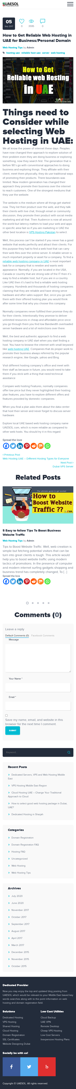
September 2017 (20, 924)
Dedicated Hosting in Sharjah (27, 814)
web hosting (58, 52)
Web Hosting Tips (13, 47)
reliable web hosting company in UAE (26, 261)
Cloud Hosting (10, 1030)
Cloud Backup (48, 1017)
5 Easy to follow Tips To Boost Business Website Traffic (32, 533)
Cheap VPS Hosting (51, 1030)
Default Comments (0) (17, 635)
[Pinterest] (27, 446)
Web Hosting (18, 865)
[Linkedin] (20, 446)
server (45, 52)
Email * (12, 697)
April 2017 (16, 938)
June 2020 (17, 903)
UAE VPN (46, 1022)
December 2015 (20, 952)
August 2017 (18, 931)
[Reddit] (34, 446)
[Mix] (40, 446)
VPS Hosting (9, 1022)
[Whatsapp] (47, 446)
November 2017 (20, 910)
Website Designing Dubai (16, 1044)
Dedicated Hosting (13, 1017)
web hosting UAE (18, 349)
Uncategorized (19, 858)
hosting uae (13, 52)
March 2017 (17, 945)
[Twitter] (13, 446)
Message (14, 639)
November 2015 (20, 959)
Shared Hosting (11, 1026)
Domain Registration (22, 837)
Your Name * (15, 678)
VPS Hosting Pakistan (42, 232)
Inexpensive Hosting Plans (55, 1039)
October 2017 (18, 917)
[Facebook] (6, 446)
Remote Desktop (50, 1026)
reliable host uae (31, 52)
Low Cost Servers (50, 1035)
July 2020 (17, 896)
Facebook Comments (42, 635)
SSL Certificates (11, 1039)
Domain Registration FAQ (25, 844)
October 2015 (19, 966)
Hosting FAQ (18, 851)
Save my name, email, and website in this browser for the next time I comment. (34, 722)
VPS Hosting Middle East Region (29, 785)
